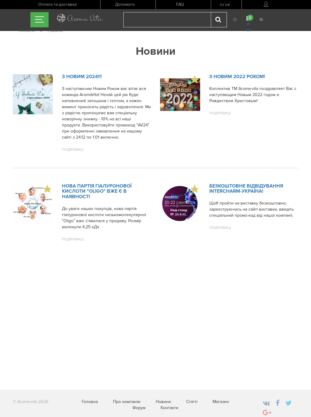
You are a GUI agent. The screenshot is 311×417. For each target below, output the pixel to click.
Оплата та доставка (57, 4)
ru (222, 4)
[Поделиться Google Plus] (267, 413)
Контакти (169, 407)
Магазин (221, 401)
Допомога (125, 4)
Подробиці (73, 149)
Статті (191, 401)
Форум (138, 407)
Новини (163, 401)
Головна (90, 401)
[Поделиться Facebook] (278, 403)
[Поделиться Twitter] (288, 403)
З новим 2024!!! (82, 77)
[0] (248, 24)
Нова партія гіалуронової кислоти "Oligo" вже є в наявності (97, 191)
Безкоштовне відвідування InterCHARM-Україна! (246, 189)
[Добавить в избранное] (47, 79)
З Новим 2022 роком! (237, 77)
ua (227, 4)
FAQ (180, 4)
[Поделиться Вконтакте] (266, 403)
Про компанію (127, 401)
